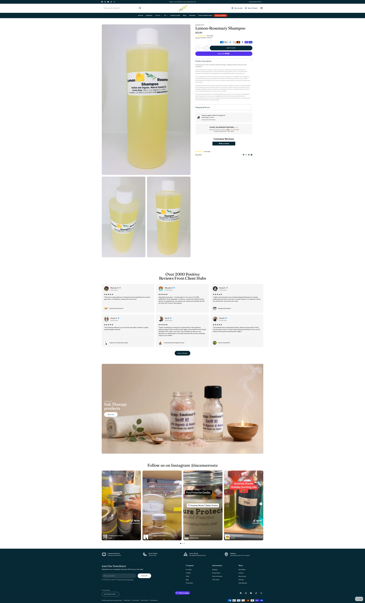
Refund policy (127, 600)
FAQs (187, 576)
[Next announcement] (214, 2)
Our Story (189, 570)
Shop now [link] (111, 414)
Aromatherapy (242, 583)
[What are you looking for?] (140, 8)
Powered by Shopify (117, 600)
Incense (240, 573)
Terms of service (144, 600)
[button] (261, 8)
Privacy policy (135, 600)
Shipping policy (154, 600)
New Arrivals (242, 576)
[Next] (260, 503)
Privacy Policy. (129, 579)
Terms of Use (121, 579)
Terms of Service (217, 576)
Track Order (215, 579)
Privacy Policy (216, 573)
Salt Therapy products (115, 406)
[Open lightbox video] (121, 505)
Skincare (241, 579)
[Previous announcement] (151, 2)
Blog (187, 579)
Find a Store (189, 583)
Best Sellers (242, 570)
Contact (188, 573)
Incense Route (109, 600)
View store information (208, 119)
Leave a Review (182, 353)
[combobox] (122, 8)
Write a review (224, 143)
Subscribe (144, 576)
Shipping (197, 37)
